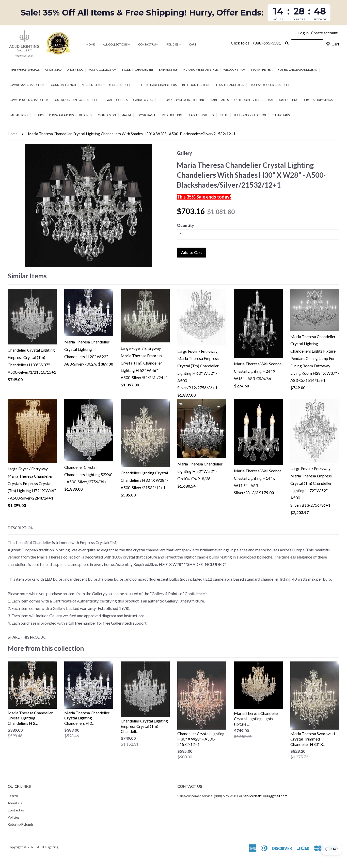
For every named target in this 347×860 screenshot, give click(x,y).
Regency (85, 115)
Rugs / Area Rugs (61, 115)
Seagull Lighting (201, 115)
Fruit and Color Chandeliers (271, 84)
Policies (172, 44)
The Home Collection (249, 115)
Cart (192, 44)
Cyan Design (107, 115)
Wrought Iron (234, 69)
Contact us (147, 44)
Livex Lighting (171, 115)
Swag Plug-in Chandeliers (29, 99)
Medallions (19, 115)
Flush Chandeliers (230, 84)
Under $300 (75, 69)
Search (13, 796)
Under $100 (53, 69)
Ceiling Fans (281, 115)
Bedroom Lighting (196, 84)
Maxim (126, 115)
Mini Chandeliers (121, 84)
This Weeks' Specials (25, 69)
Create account (324, 32)
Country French (63, 84)
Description (21, 527)
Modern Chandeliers (137, 69)
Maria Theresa (261, 69)
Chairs (38, 115)
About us (15, 803)
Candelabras (143, 99)
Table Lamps (220, 99)
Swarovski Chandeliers (27, 84)
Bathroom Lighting (283, 99)
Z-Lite (223, 115)
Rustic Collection (102, 69)
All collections (115, 44)
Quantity (185, 225)
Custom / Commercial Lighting (182, 99)
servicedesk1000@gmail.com (265, 796)
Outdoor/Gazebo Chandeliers (78, 99)
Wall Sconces (117, 99)
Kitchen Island (92, 84)
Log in (303, 32)
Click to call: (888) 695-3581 (256, 42)
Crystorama (145, 115)
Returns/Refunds (21, 824)
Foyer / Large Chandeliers (297, 69)
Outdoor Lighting (248, 99)
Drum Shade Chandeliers (158, 84)
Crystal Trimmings (318, 99)
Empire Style (168, 69)
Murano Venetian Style (200, 69)
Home (90, 44)
